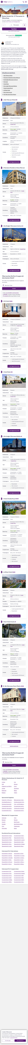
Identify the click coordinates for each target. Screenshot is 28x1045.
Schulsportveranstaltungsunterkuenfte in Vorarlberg (7, 804)
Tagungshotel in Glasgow (7, 835)
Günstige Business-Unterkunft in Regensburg (7, 802)
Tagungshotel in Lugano (19, 839)
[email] (26, 2)
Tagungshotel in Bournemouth (19, 846)
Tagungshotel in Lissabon (7, 842)
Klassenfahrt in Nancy (7, 864)
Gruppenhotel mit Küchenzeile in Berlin (19, 810)
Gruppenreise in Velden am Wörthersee (19, 875)
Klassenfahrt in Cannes (19, 855)
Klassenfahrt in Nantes (7, 855)
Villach (15, 792)
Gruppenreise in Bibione (7, 882)
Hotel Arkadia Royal (8, 88)
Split (3, 784)
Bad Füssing (16, 822)
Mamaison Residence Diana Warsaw (12, 77)
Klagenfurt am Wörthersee (7, 786)
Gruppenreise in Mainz (19, 871)
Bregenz (3, 792)
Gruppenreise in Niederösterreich (19, 877)
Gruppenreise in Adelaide (7, 877)
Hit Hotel (6, 81)
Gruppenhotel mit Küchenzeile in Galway (19, 806)
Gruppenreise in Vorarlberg (19, 882)
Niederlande (17, 826)
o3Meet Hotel (7, 90)
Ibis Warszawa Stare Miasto (10, 94)
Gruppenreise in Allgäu (7, 879)
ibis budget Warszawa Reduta (10, 86)
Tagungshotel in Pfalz (6, 837)
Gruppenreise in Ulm (6, 871)
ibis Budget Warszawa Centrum (11, 79)
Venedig (3, 824)
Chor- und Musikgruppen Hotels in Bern (19, 804)
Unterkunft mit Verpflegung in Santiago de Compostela (19, 808)
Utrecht (3, 822)
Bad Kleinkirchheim (18, 824)
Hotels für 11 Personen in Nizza (7, 800)
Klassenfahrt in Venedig (7, 857)
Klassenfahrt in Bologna (19, 864)
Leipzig (3, 788)
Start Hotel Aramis (8, 92)
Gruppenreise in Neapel (19, 873)
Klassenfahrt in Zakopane (19, 857)
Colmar (3, 782)
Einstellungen (8, 1040)
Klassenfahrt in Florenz (7, 862)
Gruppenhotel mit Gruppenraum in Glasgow (7, 810)
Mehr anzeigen (14, 746)
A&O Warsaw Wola (8, 75)
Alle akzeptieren (20, 1040)
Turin (15, 817)
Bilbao (15, 790)
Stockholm (16, 788)
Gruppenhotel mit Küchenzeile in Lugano (7, 806)
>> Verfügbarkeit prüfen (14, 162)
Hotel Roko (6, 84)
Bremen (16, 784)
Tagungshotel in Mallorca (7, 839)
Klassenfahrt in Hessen (7, 853)
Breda (15, 828)
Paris (3, 826)
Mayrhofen (4, 828)
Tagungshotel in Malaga (19, 844)
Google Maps (13, 124)
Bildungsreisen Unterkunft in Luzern (19, 800)
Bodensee (4, 790)
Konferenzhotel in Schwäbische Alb (19, 802)
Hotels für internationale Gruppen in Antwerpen (7, 808)
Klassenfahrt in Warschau (19, 862)
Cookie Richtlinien (13, 1037)
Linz (15, 782)
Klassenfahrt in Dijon (18, 853)
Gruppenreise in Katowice (19, 835)
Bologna (4, 820)
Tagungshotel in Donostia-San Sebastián (19, 837)
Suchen (14, 29)
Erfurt (15, 786)
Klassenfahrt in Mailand (7, 859)
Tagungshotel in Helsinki (19, 842)
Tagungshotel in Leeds (7, 846)
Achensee (4, 817)
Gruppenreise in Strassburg (7, 875)
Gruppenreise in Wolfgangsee (19, 879)
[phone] (23, 1)
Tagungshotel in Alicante (7, 844)
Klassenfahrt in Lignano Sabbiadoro (19, 859)
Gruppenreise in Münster (7, 873)
